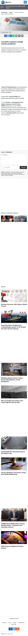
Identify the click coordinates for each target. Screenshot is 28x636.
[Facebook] (5, 36)
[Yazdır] (19, 36)
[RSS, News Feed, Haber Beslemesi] (17, 628)
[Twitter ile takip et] (14, 628)
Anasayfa (4, 622)
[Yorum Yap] (22, 36)
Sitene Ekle (13, 624)
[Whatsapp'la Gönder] (13, 36)
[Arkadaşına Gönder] (16, 36)
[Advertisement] (14, 70)
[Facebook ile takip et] (10, 628)
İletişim (14, 622)
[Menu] (25, 2)
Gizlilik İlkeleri (21, 622)
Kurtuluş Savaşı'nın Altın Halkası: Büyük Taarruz (15, 7)
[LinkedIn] (11, 36)
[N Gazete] (6, 2)
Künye (9, 622)
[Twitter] (8, 36)
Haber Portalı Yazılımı (8, 633)
